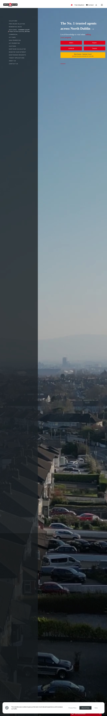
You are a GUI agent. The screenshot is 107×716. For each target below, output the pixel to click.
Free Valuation (79, 5)
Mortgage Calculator (17, 49)
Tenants (94, 48)
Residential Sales (15, 27)
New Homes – (19, 30)
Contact (91, 5)
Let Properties (14, 43)
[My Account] (96, 5)
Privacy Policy (72, 708)
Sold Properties (15, 40)
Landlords (71, 48)
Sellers (71, 43)
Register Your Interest (17, 52)
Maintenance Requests (17, 55)
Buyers (95, 43)
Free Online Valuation (17, 24)
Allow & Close (85, 708)
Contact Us (13, 64)
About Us (12, 61)
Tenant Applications (16, 58)
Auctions (12, 46)
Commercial (13, 34)
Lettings (12, 37)
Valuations (13, 21)
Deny (96, 708)
